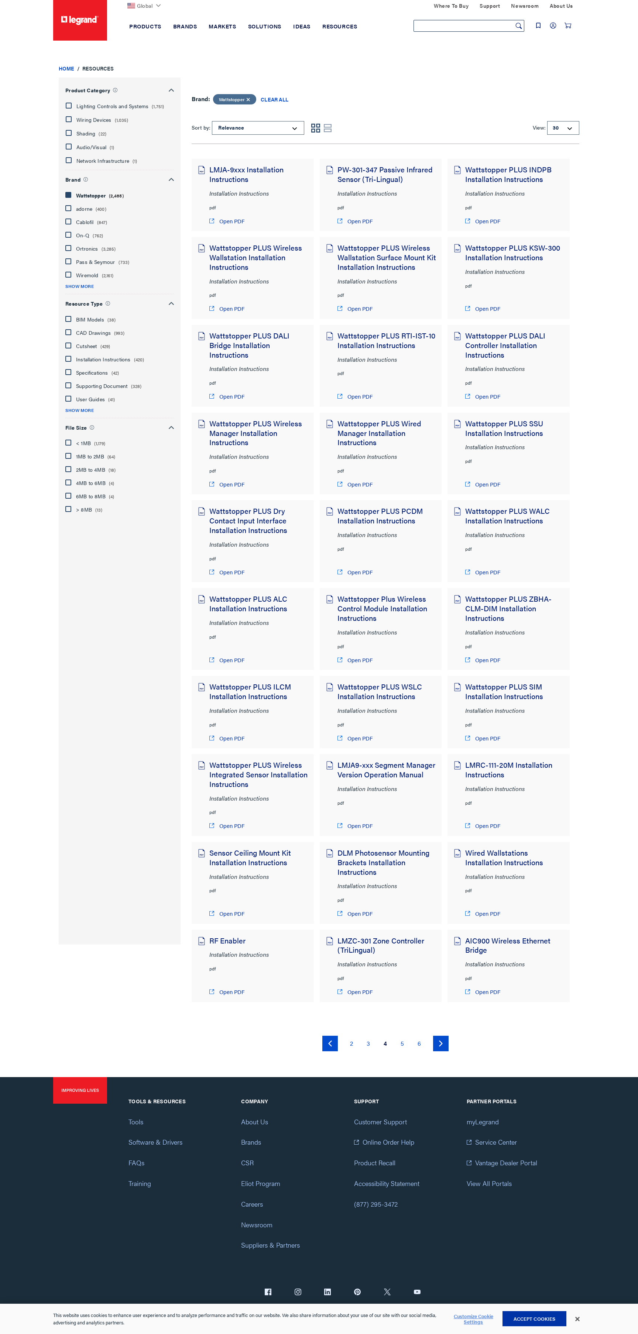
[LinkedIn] (327, 1292)
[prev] (330, 1043)
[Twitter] (387, 1292)
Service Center (496, 1141)
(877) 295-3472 (376, 1203)
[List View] (327, 128)
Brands (251, 1141)
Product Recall (374, 1162)
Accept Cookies (535, 1318)
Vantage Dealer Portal (506, 1162)
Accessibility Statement (386, 1183)
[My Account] (553, 25)
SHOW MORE (79, 286)
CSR (247, 1162)
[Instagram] (298, 1292)
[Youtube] (417, 1292)
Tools (135, 1121)
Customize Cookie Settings (473, 1319)
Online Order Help (388, 1141)
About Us (254, 1121)
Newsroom (256, 1224)
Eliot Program (260, 1183)
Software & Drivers (155, 1141)
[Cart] (568, 25)
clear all (274, 99)
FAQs (136, 1162)
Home (66, 68)
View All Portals (489, 1183)
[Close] (577, 1319)
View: (539, 127)
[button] (118, 106)
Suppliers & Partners (270, 1244)
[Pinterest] (357, 1292)
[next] (441, 1043)
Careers (252, 1203)
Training (139, 1183)
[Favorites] (538, 25)
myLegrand (483, 1121)
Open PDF (231, 221)
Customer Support (380, 1121)
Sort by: (201, 127)
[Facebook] (268, 1292)
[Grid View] (316, 128)
